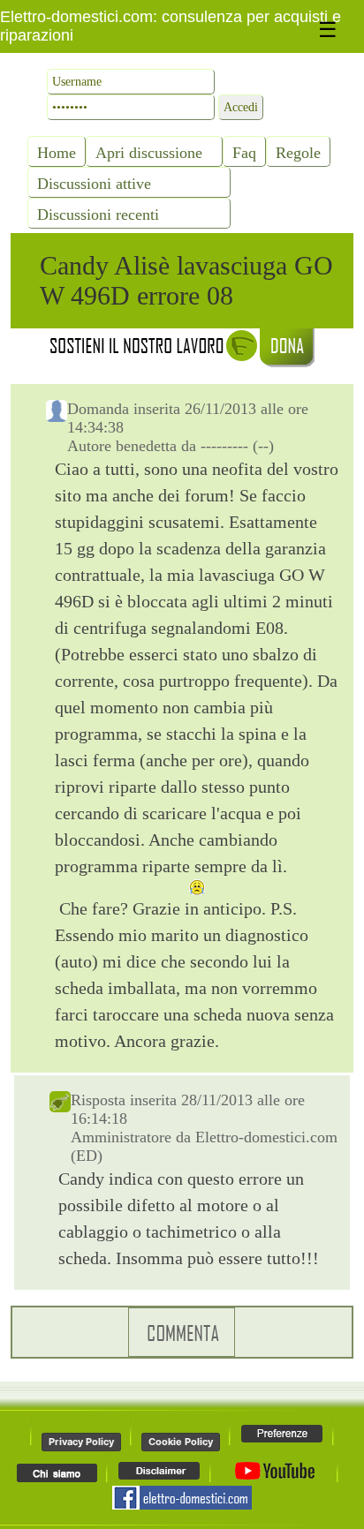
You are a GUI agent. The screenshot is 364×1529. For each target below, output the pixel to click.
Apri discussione (148, 153)
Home (56, 153)
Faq (244, 153)
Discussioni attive (94, 183)
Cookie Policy (180, 1441)
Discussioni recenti (98, 214)
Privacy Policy (81, 1441)
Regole (298, 153)
